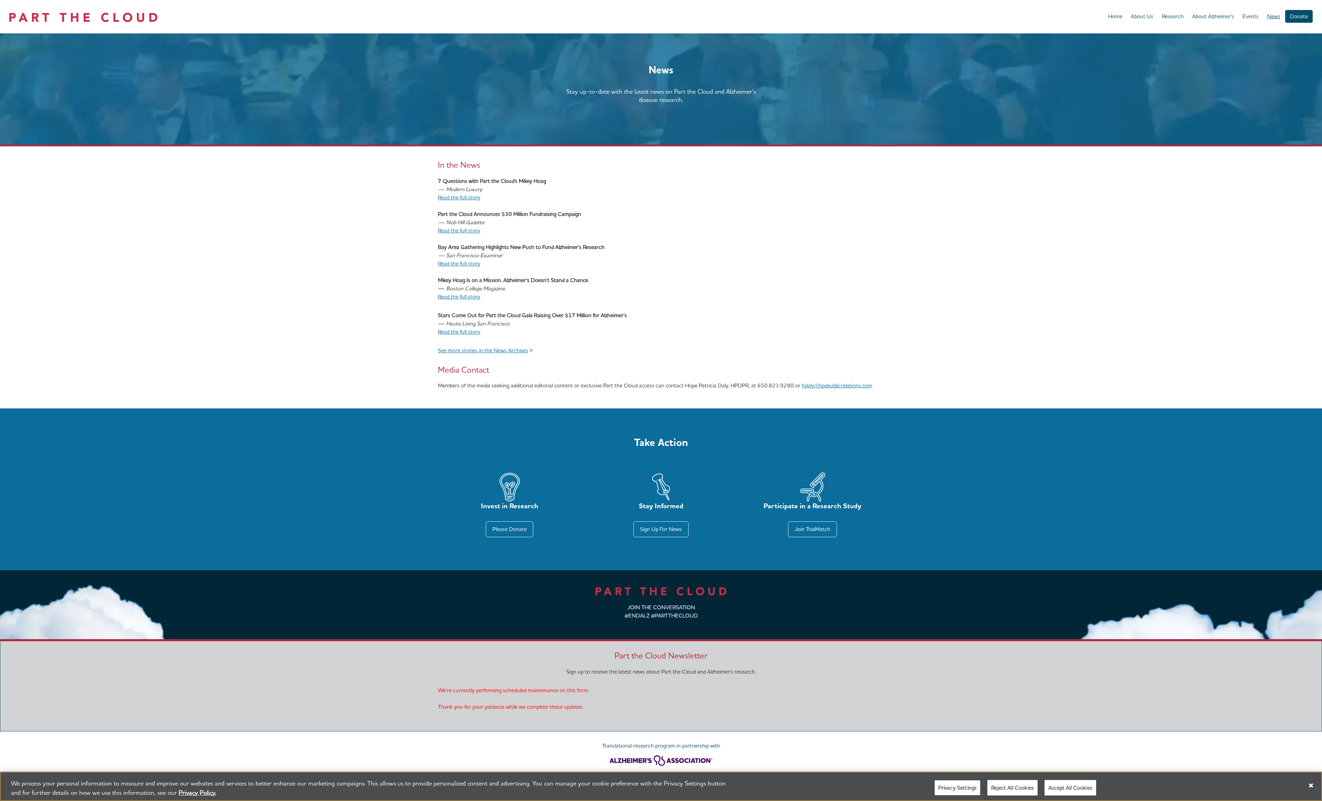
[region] (661, 786)
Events (1250, 16)
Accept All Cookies (1070, 787)
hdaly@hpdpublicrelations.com (837, 385)
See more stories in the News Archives (483, 350)
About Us (1142, 16)
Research (1173, 16)
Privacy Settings (957, 787)
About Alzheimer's (1213, 16)
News (1273, 16)
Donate (1299, 16)
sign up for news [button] (661, 529)
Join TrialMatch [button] (812, 529)
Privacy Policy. (197, 792)
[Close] (1311, 785)
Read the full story (459, 197)
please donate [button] (509, 529)
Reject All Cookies (1012, 787)
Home (1115, 16)
